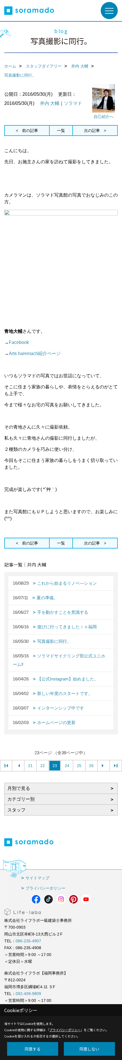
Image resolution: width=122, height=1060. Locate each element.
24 (67, 765)
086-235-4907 (28, 941)
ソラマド (73, 103)
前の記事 (30, 130)
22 (42, 765)
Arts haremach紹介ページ (35, 353)
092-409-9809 (28, 993)
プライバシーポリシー (45, 888)
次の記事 (92, 130)
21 (30, 765)
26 (91, 765)
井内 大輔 (49, 103)
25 (79, 765)
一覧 (61, 130)
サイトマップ (37, 878)
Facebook (19, 342)
